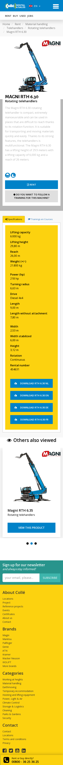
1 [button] (27, 543)
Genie (6, 646)
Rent (8, 15)
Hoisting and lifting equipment (19, 694)
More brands (9, 666)
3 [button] (35, 543)
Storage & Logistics (13, 706)
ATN (5, 650)
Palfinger (7, 643)
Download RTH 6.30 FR (34, 419)
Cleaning (7, 710)
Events (6, 610)
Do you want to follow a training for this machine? (32, 196)
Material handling (12, 683)
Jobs (30, 15)
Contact (7, 621)
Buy (15, 15)
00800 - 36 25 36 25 (25, 762)
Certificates (9, 614)
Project (6, 602)
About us (7, 618)
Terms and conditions (14, 739)
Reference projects (13, 606)
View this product (31, 528)
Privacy (6, 743)
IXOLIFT (7, 662)
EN (35, 6)
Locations (8, 598)
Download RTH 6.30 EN (34, 395)
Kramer (7, 654)
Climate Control (11, 702)
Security (7, 718)
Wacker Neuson (11, 658)
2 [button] (31, 543)
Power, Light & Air (12, 698)
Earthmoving (9, 687)
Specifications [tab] (15, 219)
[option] (31, 67)
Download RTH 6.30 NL (34, 383)
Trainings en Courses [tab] (42, 219)
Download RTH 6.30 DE (34, 407)
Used (22, 15)
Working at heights (13, 679)
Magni (6, 635)
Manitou (7, 639)
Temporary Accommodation (18, 691)
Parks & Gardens (12, 714)
